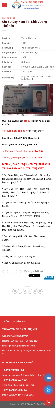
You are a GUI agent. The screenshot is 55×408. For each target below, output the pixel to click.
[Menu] (4, 5)
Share (50, 277)
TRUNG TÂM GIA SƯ (14, 131)
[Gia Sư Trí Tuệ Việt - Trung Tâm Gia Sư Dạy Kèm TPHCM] (27, 5)
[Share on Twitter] (25, 291)
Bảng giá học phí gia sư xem (23, 157)
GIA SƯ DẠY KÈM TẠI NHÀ (28, 164)
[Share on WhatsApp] (14, 291)
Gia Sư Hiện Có (8, 18)
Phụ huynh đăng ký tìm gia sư (24, 151)
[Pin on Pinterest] (35, 291)
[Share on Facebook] (19, 291)
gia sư (27, 121)
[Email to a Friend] (30, 291)
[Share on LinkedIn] (40, 291)
